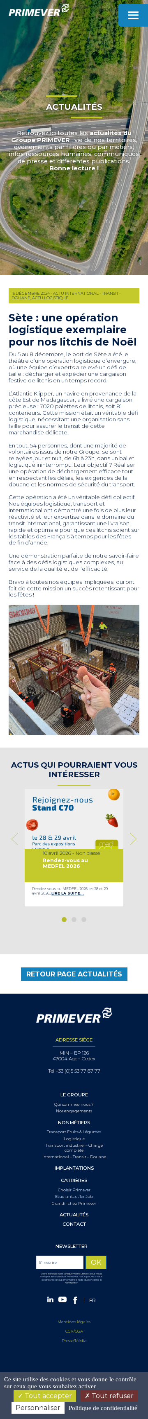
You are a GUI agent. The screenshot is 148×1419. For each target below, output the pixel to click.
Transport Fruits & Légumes (74, 1132)
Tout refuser (112, 1396)
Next (131, 839)
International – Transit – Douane (74, 1157)
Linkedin (50, 1299)
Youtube (62, 1299)
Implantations (74, 1168)
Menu (133, 15)
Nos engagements (74, 1111)
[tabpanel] (74, 847)
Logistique (74, 1139)
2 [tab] (74, 919)
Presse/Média (74, 1340)
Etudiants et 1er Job (74, 1196)
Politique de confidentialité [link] (103, 1408)
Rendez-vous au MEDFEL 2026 (65, 863)
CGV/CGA (74, 1331)
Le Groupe (74, 1095)
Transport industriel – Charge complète (74, 1147)
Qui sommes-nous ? (74, 1104)
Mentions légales (74, 1322)
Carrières (74, 1180)
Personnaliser (38, 1408)
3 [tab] (83, 919)
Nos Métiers (74, 1122)
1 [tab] (64, 919)
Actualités (74, 1215)
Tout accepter (47, 1396)
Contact (74, 1224)
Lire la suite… (67, 893)
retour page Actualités (74, 974)
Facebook (75, 1300)
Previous (16, 839)
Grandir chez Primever (74, 1203)
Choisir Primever (74, 1190)
